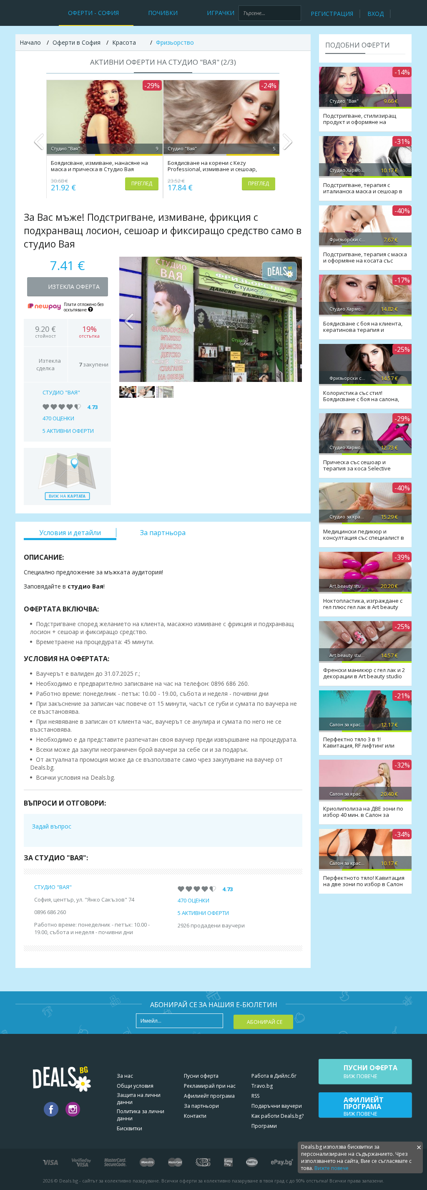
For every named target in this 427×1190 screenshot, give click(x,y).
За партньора (163, 532)
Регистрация (332, 14)
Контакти (195, 1115)
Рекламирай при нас (210, 1085)
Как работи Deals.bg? (277, 1115)
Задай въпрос (51, 826)
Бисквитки (129, 1128)
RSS (255, 1095)
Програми (264, 1125)
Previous (39, 145)
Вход (375, 14)
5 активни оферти (68, 431)
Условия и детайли (70, 532)
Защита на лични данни (139, 1098)
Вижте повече (331, 1168)
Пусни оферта (201, 1075)
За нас (125, 1075)
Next (287, 145)
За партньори (201, 1105)
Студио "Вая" (61, 392)
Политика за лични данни (140, 1115)
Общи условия (135, 1085)
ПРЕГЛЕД (141, 183)
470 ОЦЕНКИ (58, 418)
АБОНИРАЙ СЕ (264, 1022)
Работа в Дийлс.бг (273, 1075)
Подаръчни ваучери (276, 1105)
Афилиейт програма (209, 1095)
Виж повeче (370, 1071)
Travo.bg (262, 1085)
